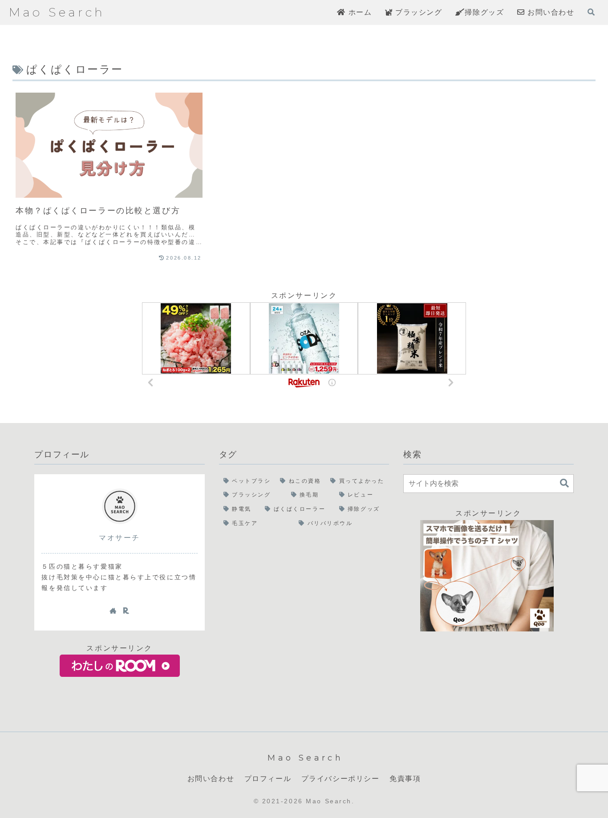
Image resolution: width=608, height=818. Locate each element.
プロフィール (268, 778)
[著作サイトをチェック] (113, 610)
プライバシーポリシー (340, 778)
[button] (564, 483)
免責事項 (405, 778)
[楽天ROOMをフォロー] (126, 610)
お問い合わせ (211, 778)
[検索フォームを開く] (591, 12)
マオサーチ (119, 537)
